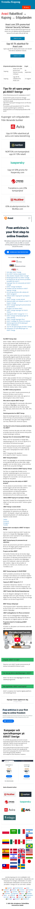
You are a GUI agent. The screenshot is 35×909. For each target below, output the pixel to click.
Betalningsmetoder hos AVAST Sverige (18, 277)
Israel (7, 897)
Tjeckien (14, 891)
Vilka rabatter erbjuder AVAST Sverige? (18, 276)
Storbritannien (18, 888)
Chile (28, 891)
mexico (22, 891)
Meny (27, 7)
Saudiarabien (29, 895)
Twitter (5, 519)
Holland (13, 890)
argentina (15, 893)
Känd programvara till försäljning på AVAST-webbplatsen (17, 324)
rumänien (22, 890)
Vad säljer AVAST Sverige (14, 272)
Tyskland (6, 890)
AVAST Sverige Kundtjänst (14, 287)
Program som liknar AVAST (14, 308)
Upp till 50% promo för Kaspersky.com (17, 171)
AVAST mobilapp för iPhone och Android (18, 321)
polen (27, 888)
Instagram (6, 523)
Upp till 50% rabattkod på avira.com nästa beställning (17, 134)
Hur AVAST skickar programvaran (16, 274)
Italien (7, 891)
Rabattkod (25, 899)
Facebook (6, 521)
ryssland (17, 899)
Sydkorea (12, 895)
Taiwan (20, 895)
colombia (7, 893)
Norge (13, 897)
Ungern (28, 897)
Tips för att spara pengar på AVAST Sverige (19, 326)
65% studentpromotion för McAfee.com (17, 207)
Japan (5, 895)
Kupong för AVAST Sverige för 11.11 (17, 314)
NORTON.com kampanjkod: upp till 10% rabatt (17, 152)
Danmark (21, 897)
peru (22, 893)
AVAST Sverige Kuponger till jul (15, 319)
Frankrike (30, 890)
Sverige (9, 899)
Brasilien (29, 893)
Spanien (9, 888)
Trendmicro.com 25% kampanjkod (17, 189)
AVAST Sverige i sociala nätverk (16, 299)
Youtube (5, 525)
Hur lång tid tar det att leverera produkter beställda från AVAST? (19, 280)
